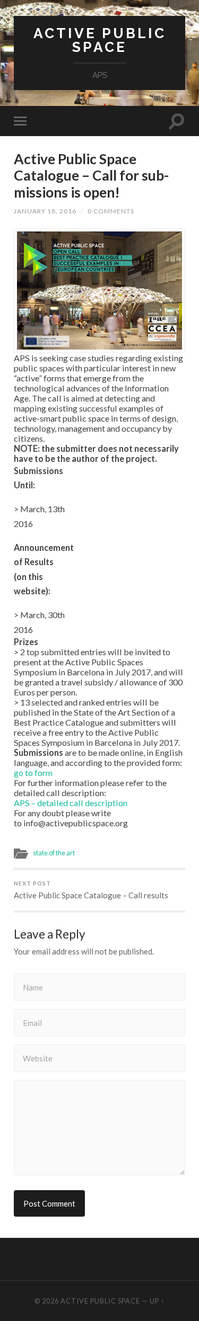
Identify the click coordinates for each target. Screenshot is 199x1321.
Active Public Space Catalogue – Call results (91, 890)
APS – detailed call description (70, 803)
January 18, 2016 (45, 211)
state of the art (54, 853)
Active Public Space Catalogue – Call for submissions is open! (91, 175)
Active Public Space (99, 40)
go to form (33, 772)
